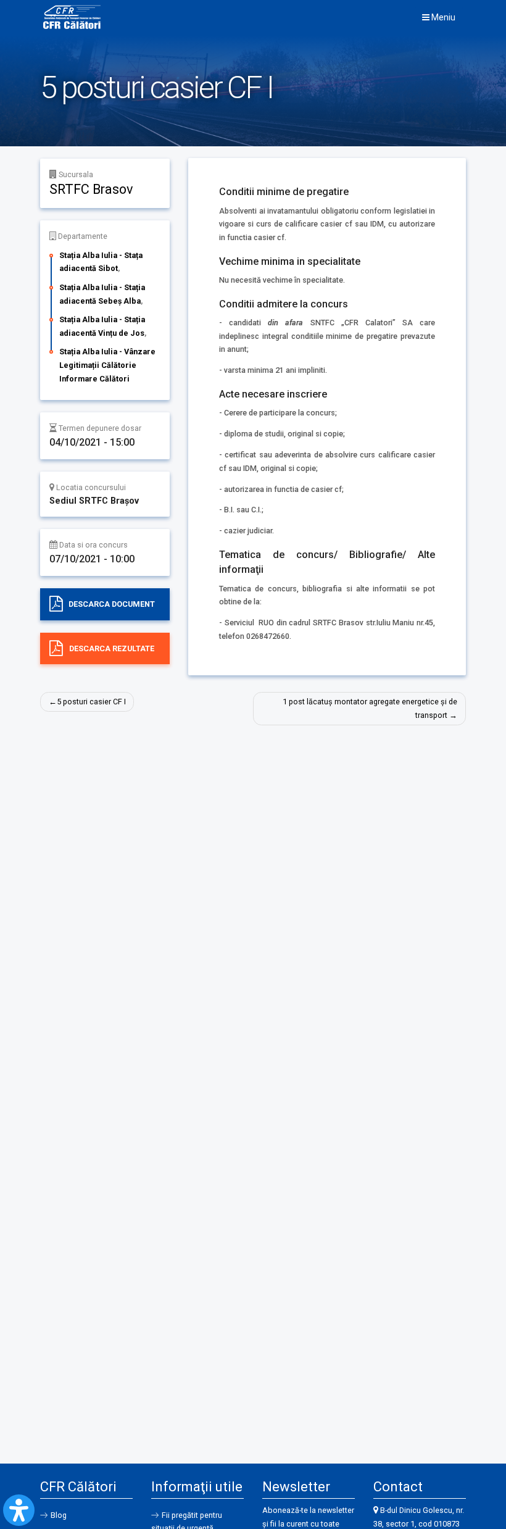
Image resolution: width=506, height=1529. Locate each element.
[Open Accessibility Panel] (19, 1510)
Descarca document (111, 604)
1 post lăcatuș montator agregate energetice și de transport (370, 708)
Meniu (442, 17)
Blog (59, 1515)
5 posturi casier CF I (91, 701)
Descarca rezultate (111, 648)
